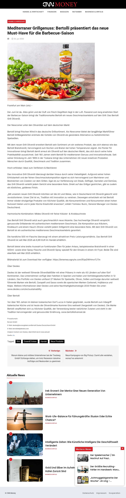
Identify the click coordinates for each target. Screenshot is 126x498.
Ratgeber (77, 12)
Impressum (101, 493)
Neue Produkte (57, 341)
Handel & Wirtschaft (33, 12)
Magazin (64, 12)
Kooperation (114, 493)
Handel (44, 341)
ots (14, 335)
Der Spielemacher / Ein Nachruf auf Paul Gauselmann (102, 458)
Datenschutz (88, 493)
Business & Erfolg (94, 12)
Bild (18, 341)
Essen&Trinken (30, 341)
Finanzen (51, 12)
